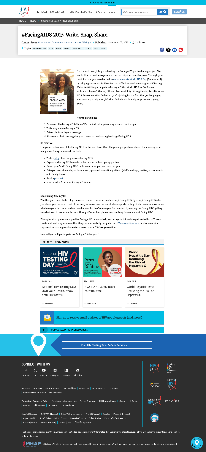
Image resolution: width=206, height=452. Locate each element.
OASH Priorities (69, 405)
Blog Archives (70, 388)
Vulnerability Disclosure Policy (35, 401)
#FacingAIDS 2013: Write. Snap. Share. (60, 20)
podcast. (58, 178)
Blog (112, 11)
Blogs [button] (51, 48)
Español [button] (179, 11)
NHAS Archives (55, 392)
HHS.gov (133, 401)
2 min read (134, 303)
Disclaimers (113, 388)
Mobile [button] (58, 48)
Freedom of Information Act (64, 401)
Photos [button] (67, 48)
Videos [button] (88, 48)
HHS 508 (26, 405)
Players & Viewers (88, 401)
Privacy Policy (98, 388)
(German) (48, 422)
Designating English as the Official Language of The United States (54, 431)
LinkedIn (66, 375)
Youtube (44, 375)
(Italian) (30, 422)
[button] (162, 12)
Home (22, 20)
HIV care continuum (126, 223)
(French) (78, 418)
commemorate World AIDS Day (130, 79)
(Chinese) (49, 414)
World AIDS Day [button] (100, 48)
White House (39, 405)
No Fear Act (53, 405)
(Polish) (95, 418)
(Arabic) (29, 418)
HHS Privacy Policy (107, 401)
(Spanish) (29, 414)
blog (56, 158)
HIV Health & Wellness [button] (50, 11)
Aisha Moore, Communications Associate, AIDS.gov (65, 42)
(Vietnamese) (71, 414)
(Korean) (93, 414)
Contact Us (84, 388)
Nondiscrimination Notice (34, 392)
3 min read (49, 303)
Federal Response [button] (80, 11)
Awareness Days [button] (39, 48)
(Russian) (121, 414)
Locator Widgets (53, 388)
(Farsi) (65, 422)
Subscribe (77, 375)
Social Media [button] (77, 48)
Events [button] (100, 11)
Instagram (55, 375)
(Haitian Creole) (53, 418)
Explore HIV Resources (103, 3)
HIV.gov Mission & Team (32, 388)
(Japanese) (83, 422)
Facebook (26, 375)
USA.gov (123, 401)
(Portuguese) (115, 418)
